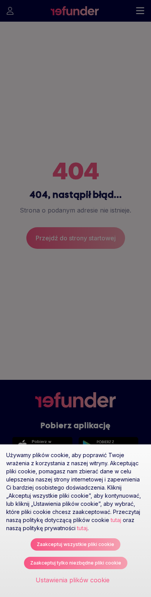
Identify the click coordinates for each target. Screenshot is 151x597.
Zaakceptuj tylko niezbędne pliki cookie (75, 563)
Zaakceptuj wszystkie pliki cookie (75, 544)
